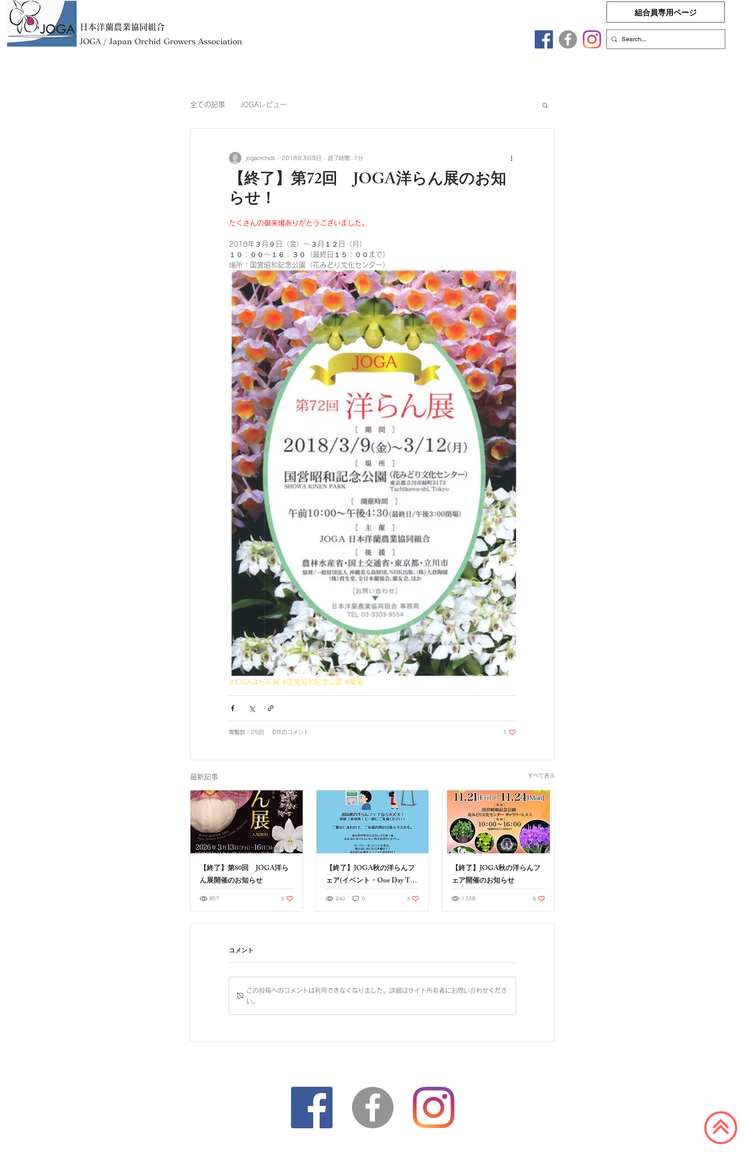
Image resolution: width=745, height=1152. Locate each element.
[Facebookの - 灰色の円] (568, 39)
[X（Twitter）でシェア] (251, 708)
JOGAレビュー (264, 104)
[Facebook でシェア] (232, 708)
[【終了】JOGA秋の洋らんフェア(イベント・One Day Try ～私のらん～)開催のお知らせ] (373, 821)
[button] (545, 105)
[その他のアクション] (511, 158)
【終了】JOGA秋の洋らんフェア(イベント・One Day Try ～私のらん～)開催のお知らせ (372, 875)
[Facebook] (544, 39)
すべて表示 (541, 775)
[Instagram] (592, 39)
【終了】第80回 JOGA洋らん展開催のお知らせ (244, 875)
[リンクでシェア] (270, 708)
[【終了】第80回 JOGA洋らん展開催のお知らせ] (247, 821)
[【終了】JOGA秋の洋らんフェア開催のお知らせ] (498, 821)
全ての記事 (207, 104)
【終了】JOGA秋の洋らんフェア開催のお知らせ (496, 875)
